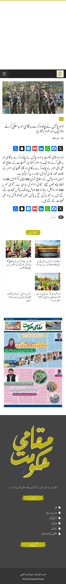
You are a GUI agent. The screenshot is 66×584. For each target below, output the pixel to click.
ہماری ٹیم (54, 523)
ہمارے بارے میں (51, 513)
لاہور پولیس (53, 217)
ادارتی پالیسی (53, 518)
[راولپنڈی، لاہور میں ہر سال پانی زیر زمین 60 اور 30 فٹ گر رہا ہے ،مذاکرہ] (47, 249)
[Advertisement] (33, 35)
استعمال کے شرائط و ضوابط (49, 534)
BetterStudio (39, 579)
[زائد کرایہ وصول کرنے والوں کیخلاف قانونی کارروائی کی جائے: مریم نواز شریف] (18, 281)
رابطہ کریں (54, 528)
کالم (56, 507)
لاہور (61, 119)
